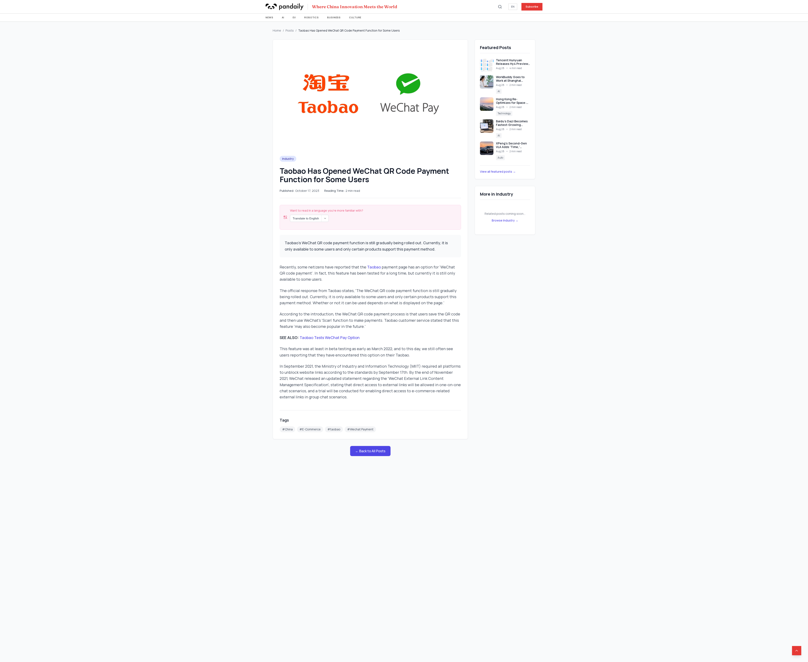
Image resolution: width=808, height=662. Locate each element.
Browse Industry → (505, 220)
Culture (355, 17)
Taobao (374, 267)
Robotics (311, 17)
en (512, 6)
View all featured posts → (498, 172)
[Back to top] (796, 650)
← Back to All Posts (370, 451)
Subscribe (532, 6)
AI (283, 17)
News (269, 17)
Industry (288, 159)
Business (334, 17)
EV (294, 17)
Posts (290, 30)
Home (277, 30)
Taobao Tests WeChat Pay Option (330, 337)
